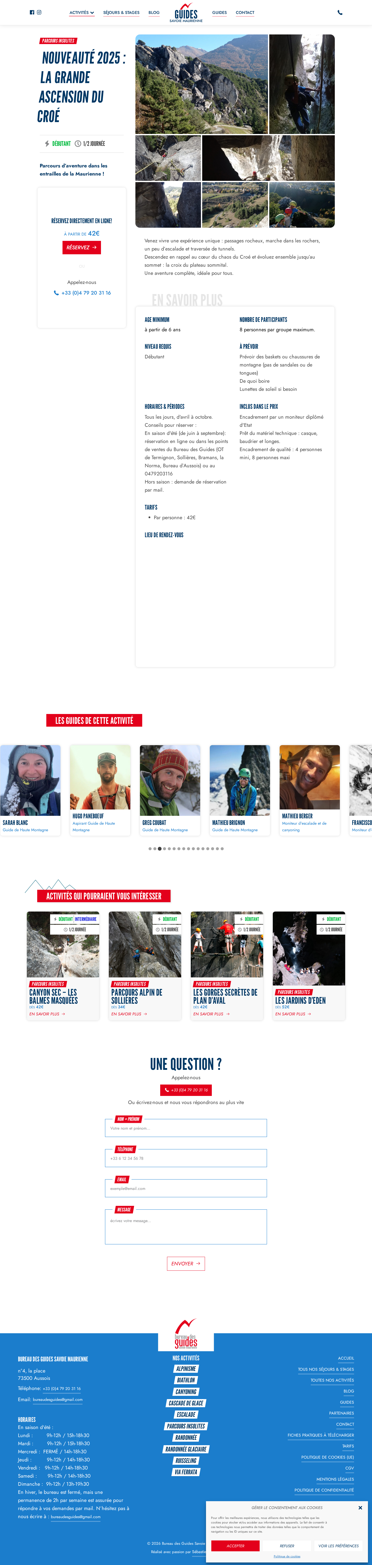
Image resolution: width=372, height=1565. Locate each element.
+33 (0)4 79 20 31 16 (85, 293)
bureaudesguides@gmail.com (57, 1400)
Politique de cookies (287, 1556)
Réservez (78, 247)
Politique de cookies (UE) (327, 1457)
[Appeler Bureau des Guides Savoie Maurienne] (340, 12)
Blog (154, 12)
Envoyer (182, 1263)
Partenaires (341, 1413)
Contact (245, 12)
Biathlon (186, 1380)
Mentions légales (335, 1479)
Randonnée (186, 1437)
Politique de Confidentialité (324, 1490)
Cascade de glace (186, 1403)
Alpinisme (186, 1369)
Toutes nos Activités (332, 1380)
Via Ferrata (186, 1472)
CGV (349, 1468)
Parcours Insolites (58, 41)
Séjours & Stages (121, 12)
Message (124, 1210)
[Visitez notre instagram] (39, 12)
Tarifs (348, 1446)
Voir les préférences (338, 1546)
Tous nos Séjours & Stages (326, 1369)
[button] (360, 1507)
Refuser (287, 1546)
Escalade (186, 1414)
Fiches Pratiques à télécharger (321, 1435)
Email (122, 1179)
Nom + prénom (128, 1119)
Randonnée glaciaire (186, 1449)
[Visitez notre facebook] (31, 12)
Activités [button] (79, 12)
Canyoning (186, 1392)
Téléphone (125, 1149)
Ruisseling (186, 1460)
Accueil (346, 1358)
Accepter (235, 1546)
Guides (219, 12)
